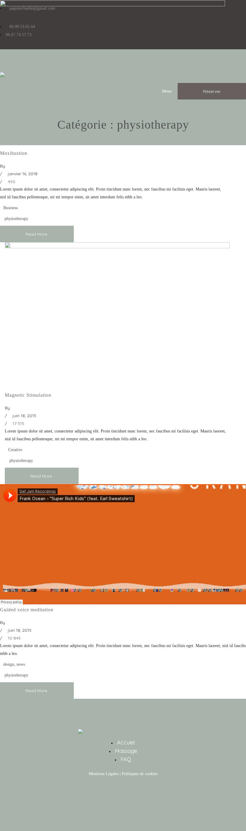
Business (10, 208)
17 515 (17, 423)
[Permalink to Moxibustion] (112, 5)
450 (11, 181)
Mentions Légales (103, 773)
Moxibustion (13, 153)
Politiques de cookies (140, 773)
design (8, 664)
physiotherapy (16, 218)
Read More (37, 234)
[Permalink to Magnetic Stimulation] (117, 247)
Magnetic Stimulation (28, 395)
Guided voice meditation (26, 609)
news (20, 664)
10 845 (14, 638)
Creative (15, 450)
